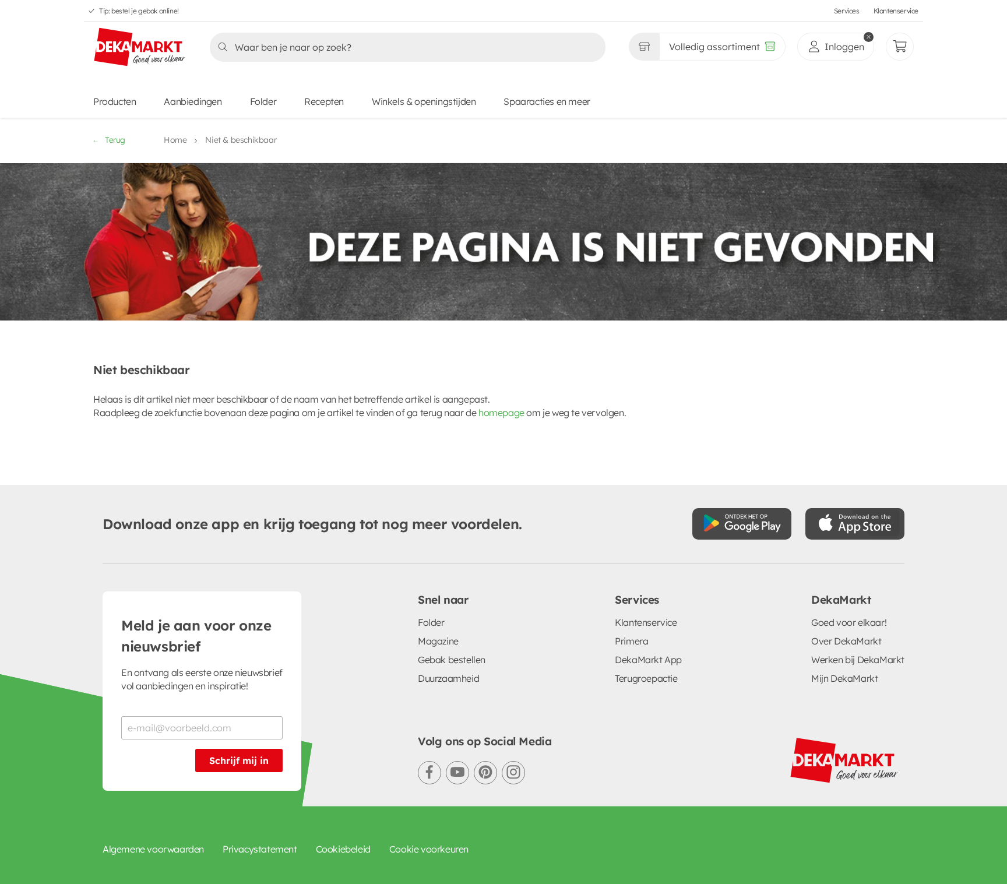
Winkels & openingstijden (424, 101)
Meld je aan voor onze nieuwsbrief (196, 636)
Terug (115, 140)
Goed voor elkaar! (848, 622)
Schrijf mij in (239, 760)
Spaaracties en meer (547, 101)
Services (847, 10)
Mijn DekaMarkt (844, 678)
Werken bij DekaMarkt (857, 659)
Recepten (324, 101)
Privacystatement (260, 849)
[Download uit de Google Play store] (741, 524)
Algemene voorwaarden (153, 849)
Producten (114, 101)
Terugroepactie (646, 678)
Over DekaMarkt (846, 641)
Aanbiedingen (192, 101)
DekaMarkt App (648, 659)
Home (175, 140)
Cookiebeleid (343, 849)
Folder (263, 101)
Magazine (438, 641)
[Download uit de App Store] (854, 524)
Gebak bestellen (451, 659)
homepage (501, 412)
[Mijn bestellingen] (900, 47)
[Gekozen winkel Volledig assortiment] (644, 47)
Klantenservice (896, 10)
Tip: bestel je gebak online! (139, 10)
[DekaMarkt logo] (139, 48)
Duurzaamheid (448, 678)
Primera (631, 641)
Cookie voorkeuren (429, 849)
